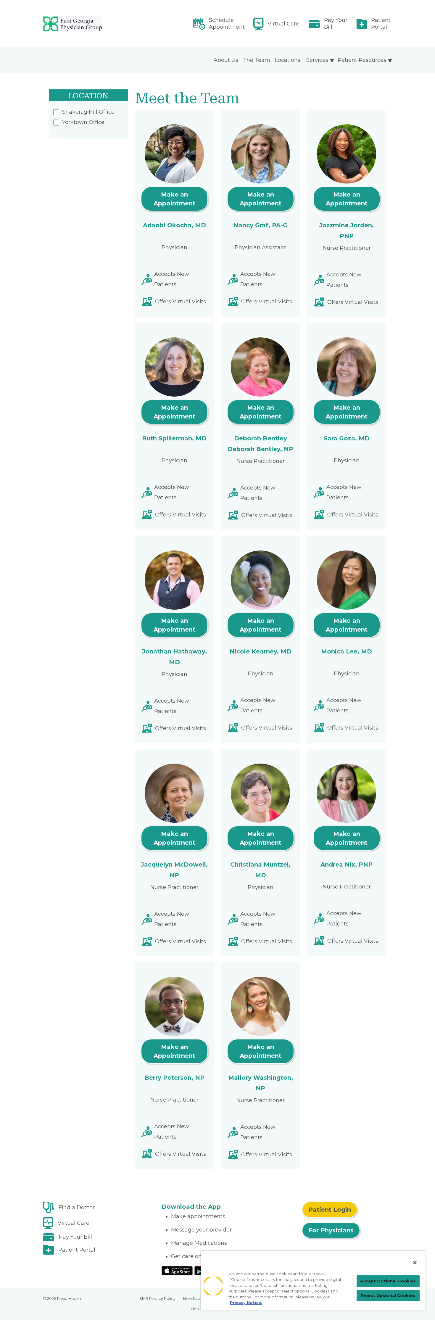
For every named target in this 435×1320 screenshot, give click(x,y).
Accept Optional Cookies (388, 1281)
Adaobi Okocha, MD (174, 225)
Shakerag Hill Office (88, 112)
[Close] (414, 1262)
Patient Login (329, 1209)
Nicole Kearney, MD (260, 651)
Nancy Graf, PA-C (260, 225)
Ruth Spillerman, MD (174, 438)
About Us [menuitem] (226, 60)
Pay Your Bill (335, 23)
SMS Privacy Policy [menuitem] (157, 1298)
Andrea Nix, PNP (346, 864)
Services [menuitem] (317, 60)
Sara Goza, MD (347, 438)
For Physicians (331, 1230)
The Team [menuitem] (256, 60)
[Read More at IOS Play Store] (177, 1270)
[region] (313, 1281)
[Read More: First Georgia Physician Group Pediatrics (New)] (98, 23)
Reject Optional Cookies (388, 1295)
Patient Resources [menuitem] (362, 60)
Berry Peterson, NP (174, 1077)
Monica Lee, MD (346, 651)
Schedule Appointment (227, 23)
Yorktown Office (83, 122)
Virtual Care (283, 23)
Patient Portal (381, 23)
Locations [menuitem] (287, 60)
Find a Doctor (77, 1207)
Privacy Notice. (246, 1302)
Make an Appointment (174, 199)
